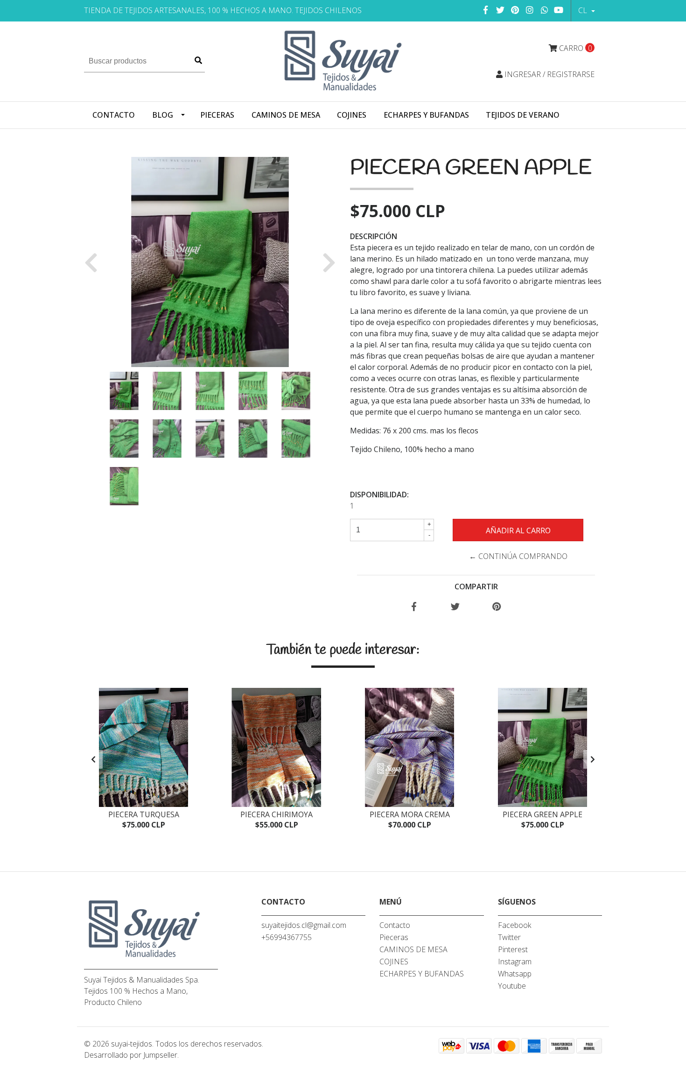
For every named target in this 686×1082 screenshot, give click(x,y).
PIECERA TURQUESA (143, 814)
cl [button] (583, 10)
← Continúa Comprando (518, 556)
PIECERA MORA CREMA (410, 814)
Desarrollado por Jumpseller (130, 1055)
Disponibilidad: (379, 494)
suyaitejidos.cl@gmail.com (303, 925)
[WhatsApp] (544, 9)
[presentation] (93, 759)
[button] (94, 262)
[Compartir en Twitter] (455, 607)
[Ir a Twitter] (500, 9)
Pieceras (217, 115)
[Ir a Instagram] (530, 9)
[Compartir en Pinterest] (496, 607)
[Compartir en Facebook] (414, 607)
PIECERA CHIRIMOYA (276, 814)
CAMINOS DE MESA (286, 115)
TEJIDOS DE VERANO (523, 115)
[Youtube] (558, 9)
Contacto (113, 115)
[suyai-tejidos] (343, 61)
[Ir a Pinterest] (515, 9)
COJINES (351, 115)
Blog (162, 115)
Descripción (373, 236)
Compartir (476, 586)
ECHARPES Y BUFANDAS (426, 115)
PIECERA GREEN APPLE (542, 814)
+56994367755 (286, 937)
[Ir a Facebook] (486, 9)
